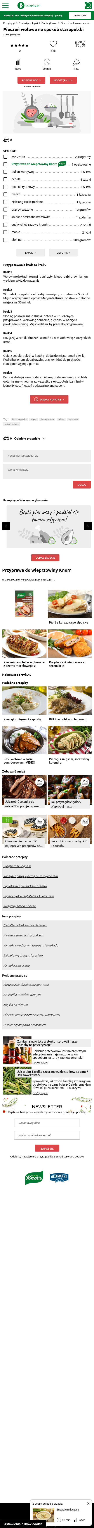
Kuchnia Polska (19, 419)
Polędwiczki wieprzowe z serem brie (66, 663)
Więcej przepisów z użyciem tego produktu (26, 580)
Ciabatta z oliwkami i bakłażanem (25, 925)
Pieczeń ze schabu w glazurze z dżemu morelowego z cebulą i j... (24, 663)
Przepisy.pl (9, 23)
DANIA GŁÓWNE (47, 419)
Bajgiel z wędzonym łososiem (23, 955)
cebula (61, 419)
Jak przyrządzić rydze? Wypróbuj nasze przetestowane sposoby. (67, 804)
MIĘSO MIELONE (12, 424)
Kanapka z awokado (16, 965)
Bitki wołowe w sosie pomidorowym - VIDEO (19, 760)
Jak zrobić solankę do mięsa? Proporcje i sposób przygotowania (23, 803)
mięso (34, 419)
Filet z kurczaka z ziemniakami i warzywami (31, 1015)
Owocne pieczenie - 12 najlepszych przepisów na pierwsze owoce (22, 843)
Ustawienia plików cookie (23, 1524)
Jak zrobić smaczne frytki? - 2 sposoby (69, 843)
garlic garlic (15, 34)
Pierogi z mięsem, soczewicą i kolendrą (69, 760)
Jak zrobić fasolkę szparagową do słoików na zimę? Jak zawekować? (52, 1073)
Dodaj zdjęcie (45, 557)
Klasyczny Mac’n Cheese (19, 906)
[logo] (28, 5)
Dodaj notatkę (50, 399)
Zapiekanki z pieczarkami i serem (25, 886)
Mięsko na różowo (15, 1005)
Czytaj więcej (40, 1063)
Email (29, 252)
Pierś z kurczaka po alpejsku (68, 622)
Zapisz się (47, 1148)
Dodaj (81, 484)
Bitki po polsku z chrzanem (67, 719)
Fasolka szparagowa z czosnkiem (24, 1025)
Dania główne (49, 23)
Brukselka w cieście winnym (21, 994)
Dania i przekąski (28, 23)
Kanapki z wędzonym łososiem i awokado (30, 945)
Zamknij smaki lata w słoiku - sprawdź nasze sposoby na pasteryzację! (47, 1043)
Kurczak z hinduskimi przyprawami (26, 984)
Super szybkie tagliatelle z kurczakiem (28, 896)
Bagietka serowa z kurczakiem (23, 935)
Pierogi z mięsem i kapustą (22, 719)
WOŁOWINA (73, 419)
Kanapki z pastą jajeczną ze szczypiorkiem (30, 876)
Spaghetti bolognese (17, 866)
